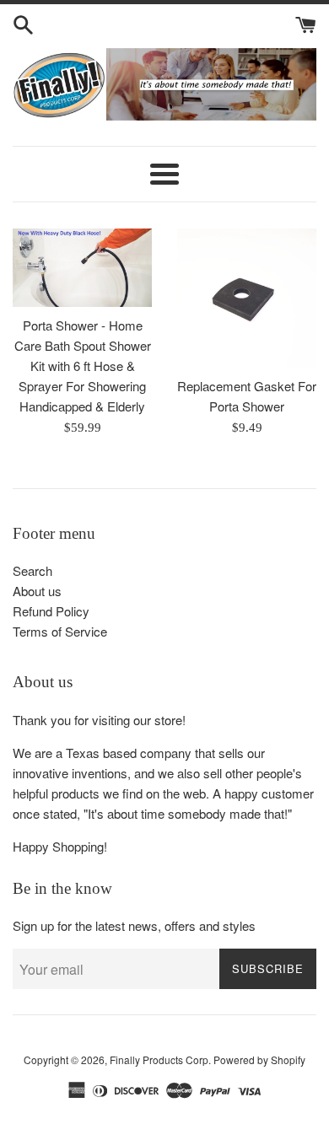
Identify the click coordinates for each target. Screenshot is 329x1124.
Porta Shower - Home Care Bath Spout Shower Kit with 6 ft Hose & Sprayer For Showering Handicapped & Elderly (82, 365)
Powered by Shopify (259, 1059)
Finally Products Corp (159, 1059)
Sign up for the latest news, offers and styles (134, 925)
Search (32, 570)
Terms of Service (60, 631)
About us (37, 591)
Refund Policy (51, 611)
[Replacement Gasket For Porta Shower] (246, 298)
